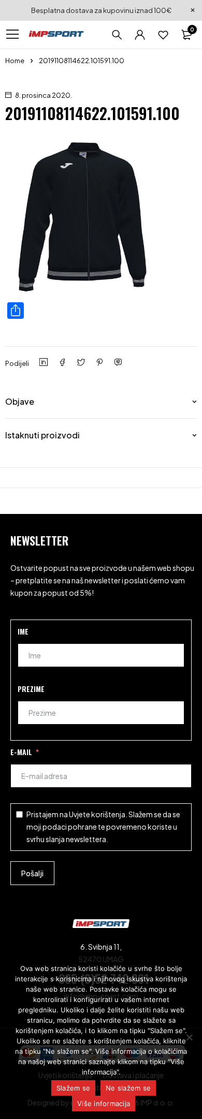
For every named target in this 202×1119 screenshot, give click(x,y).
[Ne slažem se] (189, 1037)
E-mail (21, 751)
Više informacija (103, 1103)
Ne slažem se (128, 1088)
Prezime (31, 688)
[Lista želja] (163, 34)
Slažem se (73, 1088)
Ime (23, 631)
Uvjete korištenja (97, 814)
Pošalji (32, 873)
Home (14, 60)
